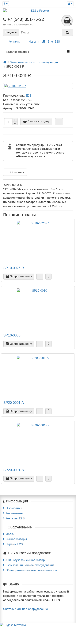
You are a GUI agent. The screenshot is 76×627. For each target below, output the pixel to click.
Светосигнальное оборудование (25, 608)
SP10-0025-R (13, 268)
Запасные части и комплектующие (34, 62)
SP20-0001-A (13, 402)
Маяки (9, 534)
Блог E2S (53, 41)
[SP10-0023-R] (38, 86)
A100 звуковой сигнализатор (25, 560)
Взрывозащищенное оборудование (29, 565)
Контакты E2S (14, 518)
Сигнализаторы (16, 539)
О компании (13, 508)
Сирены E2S (14, 544)
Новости (33, 41)
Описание (17, 172)
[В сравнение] (48, 277)
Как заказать (14, 513)
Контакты (14, 41)
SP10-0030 (11, 335)
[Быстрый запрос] (59, 121)
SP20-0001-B (13, 470)
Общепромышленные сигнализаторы (31, 570)
